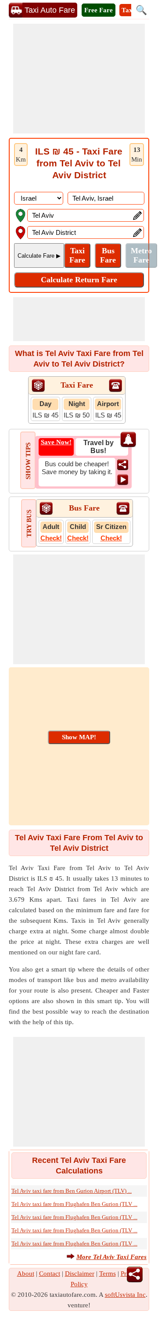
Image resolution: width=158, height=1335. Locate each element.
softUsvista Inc (125, 1294)
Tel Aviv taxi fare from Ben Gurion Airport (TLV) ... (71, 1190)
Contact (49, 1273)
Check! (51, 538)
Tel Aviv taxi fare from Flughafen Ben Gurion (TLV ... (74, 1204)
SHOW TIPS (28, 461)
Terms (107, 1273)
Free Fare (98, 10)
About (25, 1273)
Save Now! (56, 442)
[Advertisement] (79, 78)
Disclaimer (79, 1273)
